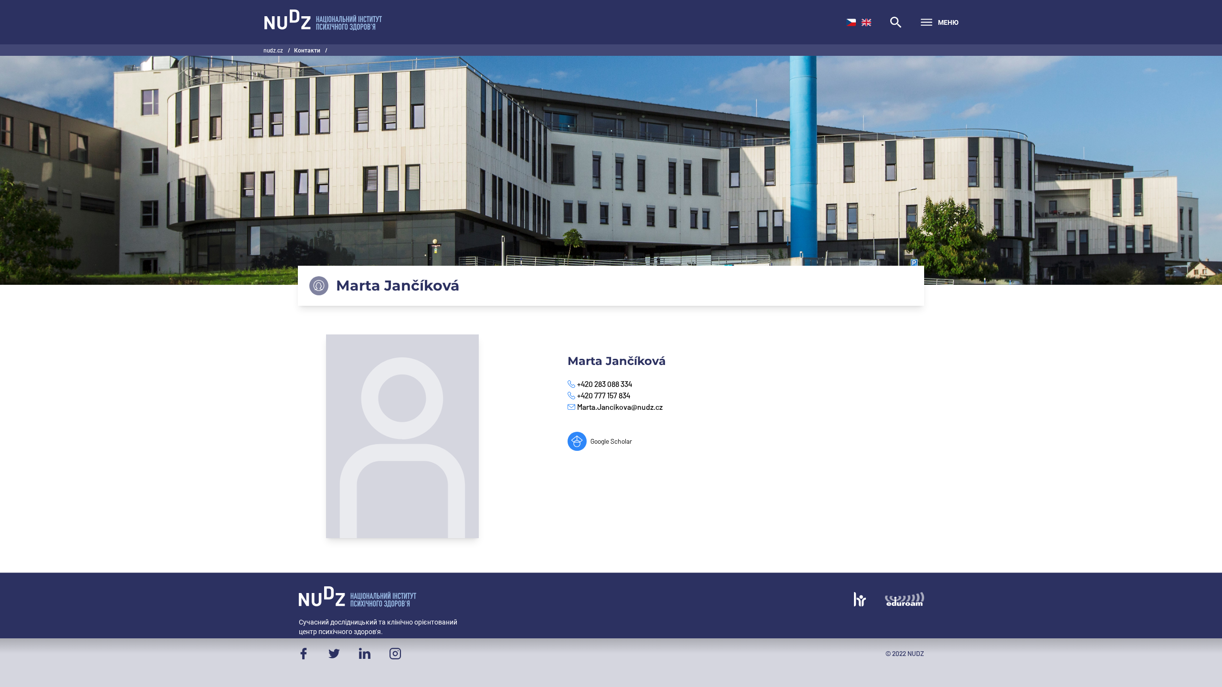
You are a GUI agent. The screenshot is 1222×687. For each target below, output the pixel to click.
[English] (866, 22)
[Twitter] (334, 653)
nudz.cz (273, 50)
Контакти (307, 50)
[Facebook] (303, 653)
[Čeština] (851, 22)
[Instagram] (395, 653)
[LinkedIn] (364, 653)
